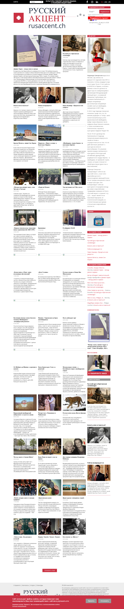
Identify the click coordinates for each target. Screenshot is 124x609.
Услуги (32, 585)
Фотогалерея (92, 353)
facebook (87, 2)
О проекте (17, 585)
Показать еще (49, 570)
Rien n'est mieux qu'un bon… (96, 283)
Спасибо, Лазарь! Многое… (96, 268)
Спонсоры (39, 585)
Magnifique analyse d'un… (95, 303)
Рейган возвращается (94, 249)
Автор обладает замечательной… (98, 275)
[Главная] (50, 17)
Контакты (25, 585)
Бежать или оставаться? (95, 246)
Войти (16, 2)
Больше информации (19, 606)
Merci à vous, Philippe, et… (95, 298)
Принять (91, 601)
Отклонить (105, 601)
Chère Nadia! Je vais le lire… (96, 290)
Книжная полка (93, 310)
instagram (92, 2)
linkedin (97, 2)
